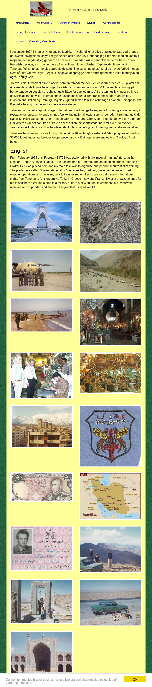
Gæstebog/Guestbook (42, 41)
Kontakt (19, 41)
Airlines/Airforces (70, 22)
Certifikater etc (111, 22)
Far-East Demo (51, 32)
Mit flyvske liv (45, 22)
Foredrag (121, 32)
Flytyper (91, 22)
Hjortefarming (102, 32)
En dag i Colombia (25, 32)
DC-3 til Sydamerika (77, 32)
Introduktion (22, 22)
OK (135, 679)
